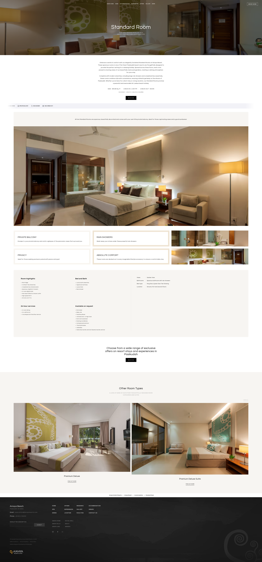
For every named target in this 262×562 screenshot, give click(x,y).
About (67, 523)
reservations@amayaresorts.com (26, 512)
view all (245, 399)
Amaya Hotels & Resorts (115, 495)
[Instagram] (53, 531)
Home (116, 3)
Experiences (134, 3)
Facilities (80, 513)
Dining (54, 513)
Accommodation (125, 3)
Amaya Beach (128, 495)
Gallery (148, 3)
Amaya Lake (56, 526)
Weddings (80, 506)
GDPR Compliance (14, 541)
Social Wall (69, 521)
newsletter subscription (18, 521)
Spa (53, 509)
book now (131, 98)
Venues (91, 509)
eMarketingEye (28, 544)
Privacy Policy (33, 541)
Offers (142, 3)
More (153, 3)
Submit (39, 525)
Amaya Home (110, 3)
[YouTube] (62, 531)
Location (67, 513)
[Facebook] (57, 531)
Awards (67, 526)
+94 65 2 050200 (20, 516)
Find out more (72, 483)
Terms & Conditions (24, 541)
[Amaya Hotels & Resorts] (16, 552)
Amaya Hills (56, 523)
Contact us (93, 513)
